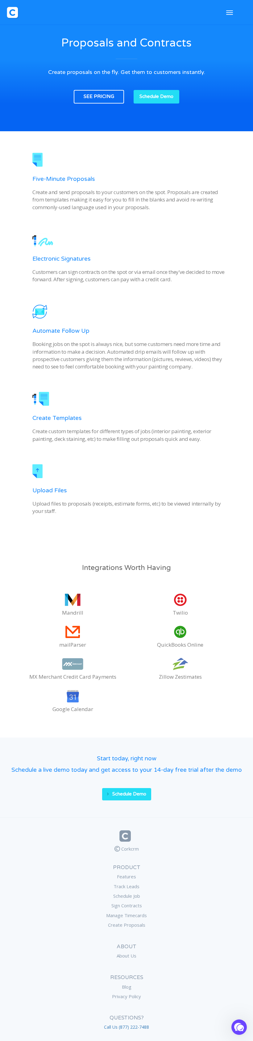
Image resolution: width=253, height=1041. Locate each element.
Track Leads (126, 886)
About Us (126, 956)
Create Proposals (126, 925)
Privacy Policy (126, 996)
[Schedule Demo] (126, 788)
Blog (126, 987)
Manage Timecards (126, 915)
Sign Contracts (126, 905)
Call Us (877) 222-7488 (126, 1027)
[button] (239, 1027)
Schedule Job (126, 896)
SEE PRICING (99, 96)
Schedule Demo (156, 96)
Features (126, 876)
